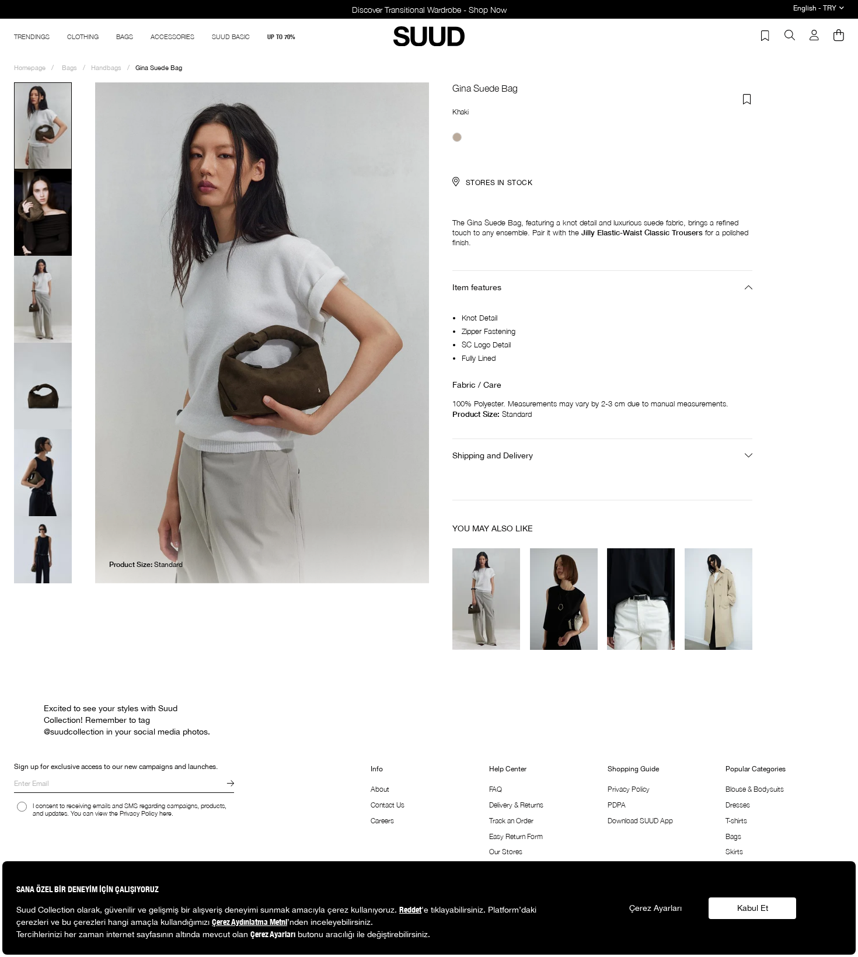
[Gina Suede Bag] (457, 137)
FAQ (495, 789)
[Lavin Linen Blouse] (564, 598)
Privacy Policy (629, 789)
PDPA (617, 805)
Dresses (738, 805)
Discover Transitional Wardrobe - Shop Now (429, 10)
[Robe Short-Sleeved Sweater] (486, 598)
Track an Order (511, 820)
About (380, 789)
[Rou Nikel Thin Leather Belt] (641, 598)
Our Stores (505, 851)
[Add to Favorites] (747, 99)
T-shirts (736, 820)
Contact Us (387, 805)
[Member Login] (814, 36)
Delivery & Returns (516, 805)
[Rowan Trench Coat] (719, 598)
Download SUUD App (640, 820)
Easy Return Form (516, 836)
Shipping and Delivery (492, 455)
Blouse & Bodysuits (755, 789)
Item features (476, 287)
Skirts (734, 851)
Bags (733, 836)
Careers (382, 820)
